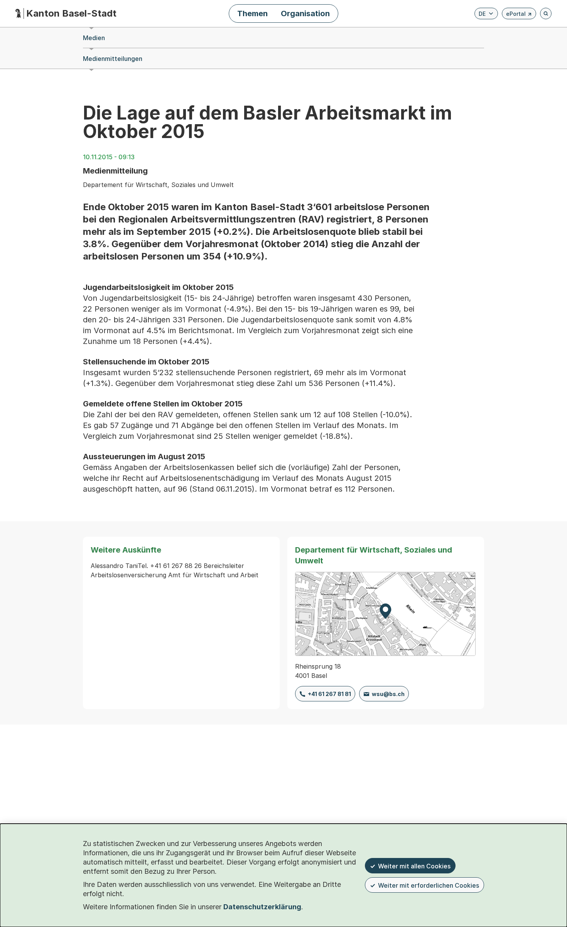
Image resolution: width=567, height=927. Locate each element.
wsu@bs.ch (388, 694)
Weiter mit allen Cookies (414, 866)
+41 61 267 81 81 (329, 694)
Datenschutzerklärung (262, 907)
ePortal (519, 14)
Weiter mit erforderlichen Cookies (428, 885)
